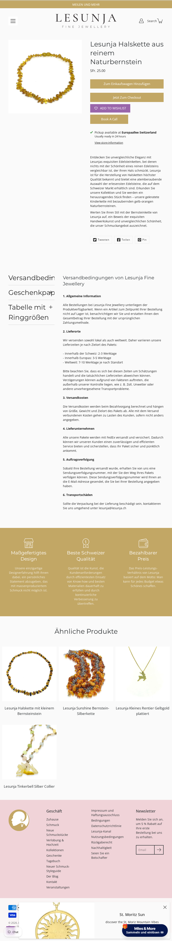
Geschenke (54, 856)
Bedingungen (100, 820)
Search (152, 21)
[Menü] (13, 21)
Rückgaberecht (101, 842)
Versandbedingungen (31, 278)
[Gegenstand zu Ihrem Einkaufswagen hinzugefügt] (160, 20)
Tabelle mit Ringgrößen (28, 312)
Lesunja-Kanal (101, 831)
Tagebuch (53, 861)
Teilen (126, 239)
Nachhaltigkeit (101, 848)
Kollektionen (55, 850)
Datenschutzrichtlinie (106, 826)
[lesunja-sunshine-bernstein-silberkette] (86, 674)
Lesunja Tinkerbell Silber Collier (29, 786)
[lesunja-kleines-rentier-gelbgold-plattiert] (142, 674)
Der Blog (52, 876)
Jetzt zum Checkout (127, 97)
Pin (144, 239)
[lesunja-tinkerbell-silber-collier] (29, 752)
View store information (109, 142)
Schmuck (52, 825)
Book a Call (109, 119)
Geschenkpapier (31, 292)
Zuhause (52, 819)
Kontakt (51, 882)
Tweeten (103, 239)
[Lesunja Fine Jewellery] (86, 20)
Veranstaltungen (58, 887)
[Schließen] (165, 907)
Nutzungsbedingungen (107, 837)
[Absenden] (159, 850)
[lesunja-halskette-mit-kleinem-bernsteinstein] (29, 674)
